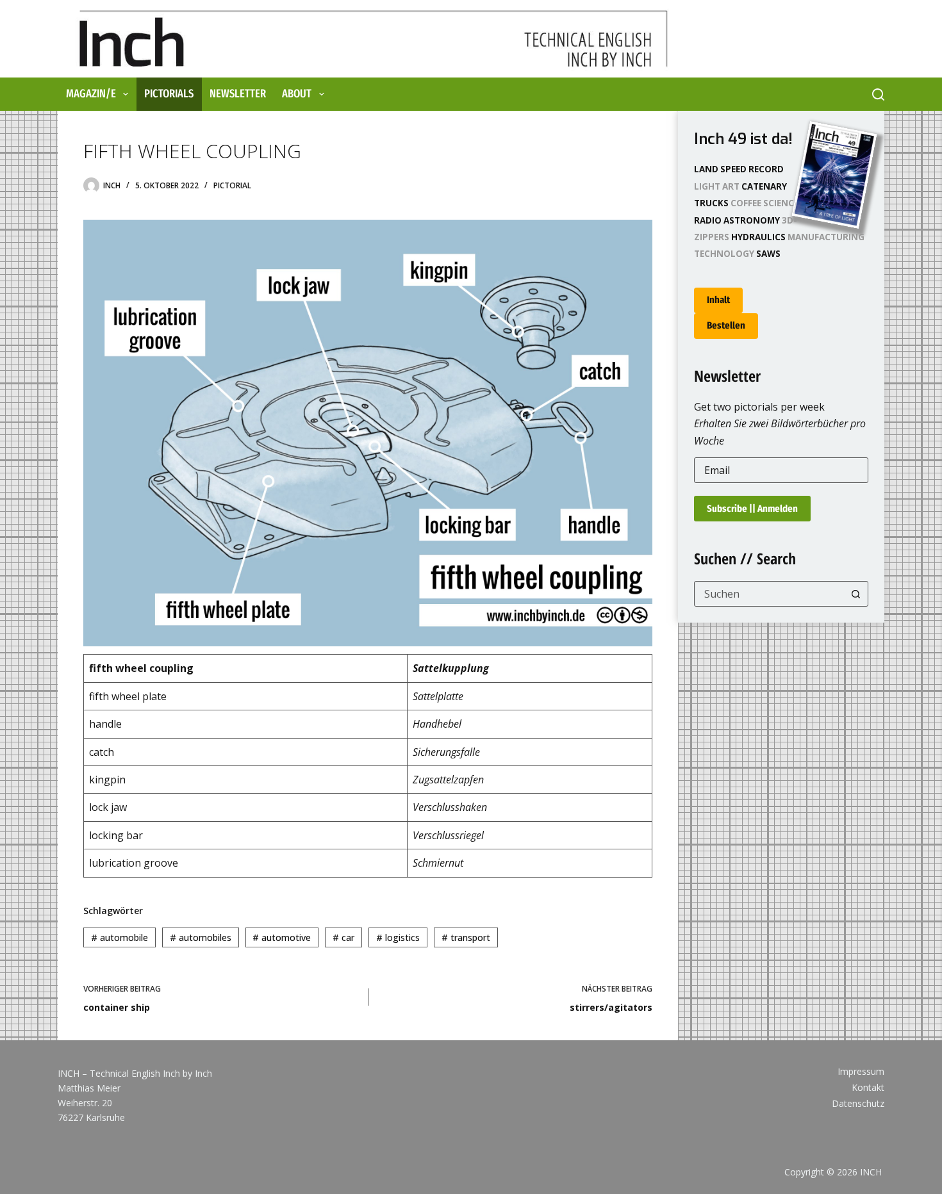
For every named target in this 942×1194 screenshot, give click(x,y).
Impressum (861, 1071)
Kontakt (868, 1087)
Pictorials (169, 93)
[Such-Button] (855, 594)
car (343, 937)
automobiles (200, 937)
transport (466, 937)
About (296, 93)
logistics (398, 937)
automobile (119, 937)
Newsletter (238, 93)
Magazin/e (91, 93)
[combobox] (769, 594)
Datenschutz (858, 1103)
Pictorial (232, 185)
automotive (281, 937)
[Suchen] (878, 94)
